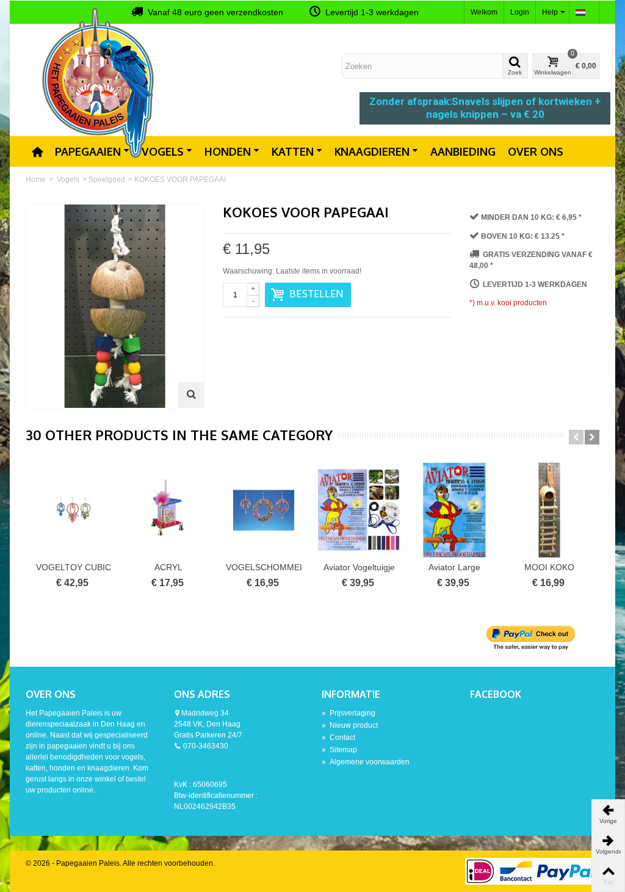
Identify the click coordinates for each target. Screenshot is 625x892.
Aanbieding (463, 151)
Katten (293, 151)
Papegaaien (88, 151)
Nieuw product (350, 725)
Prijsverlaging (348, 713)
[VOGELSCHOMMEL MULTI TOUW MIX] (263, 510)
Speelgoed (107, 179)
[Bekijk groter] (191, 395)
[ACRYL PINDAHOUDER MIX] (168, 510)
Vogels (163, 151)
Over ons (535, 151)
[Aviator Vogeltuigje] (358, 510)
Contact (338, 737)
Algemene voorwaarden (366, 762)
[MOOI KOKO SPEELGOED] (549, 510)
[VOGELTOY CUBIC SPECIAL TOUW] (73, 510)
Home (36, 179)
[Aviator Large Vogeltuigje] (454, 510)
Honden (227, 151)
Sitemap (339, 749)
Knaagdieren (372, 151)
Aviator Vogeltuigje (359, 567)
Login (519, 12)
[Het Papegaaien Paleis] (98, 82)
